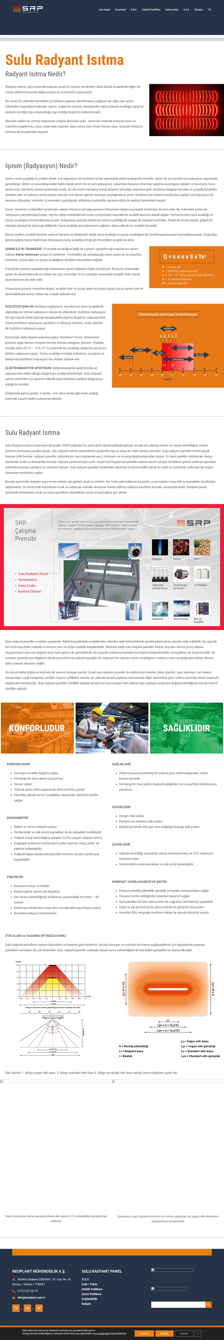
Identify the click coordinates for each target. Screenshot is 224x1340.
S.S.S (85, 1279)
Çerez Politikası (91, 1294)
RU (39, 1308)
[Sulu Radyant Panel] (28, 9)
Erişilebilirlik (89, 1299)
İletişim (199, 9)
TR (209, 9)
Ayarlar (184, 1333)
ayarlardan (104, 1333)
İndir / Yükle (89, 1284)
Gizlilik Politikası (92, 1289)
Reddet (164, 1333)
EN (27, 1308)
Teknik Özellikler (151, 9)
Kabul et (144, 1333)
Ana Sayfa (104, 9)
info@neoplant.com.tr (31, 1297)
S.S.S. (186, 9)
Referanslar (171, 9)
